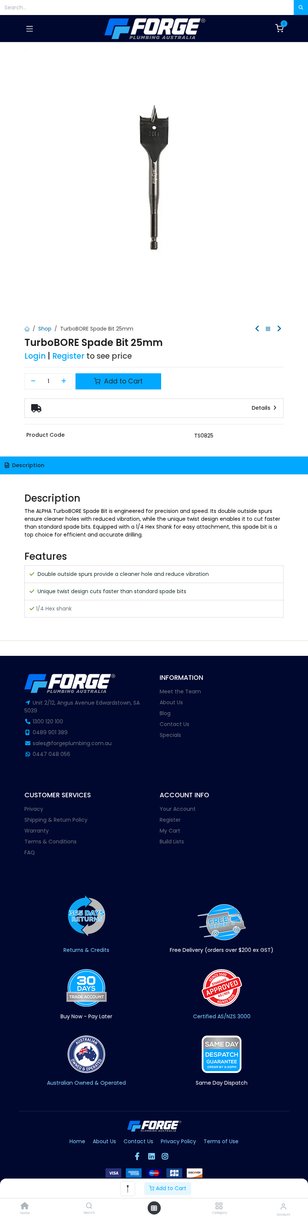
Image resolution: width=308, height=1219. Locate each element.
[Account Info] (283, 1206)
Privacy (33, 809)
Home (77, 1141)
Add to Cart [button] (122, 381)
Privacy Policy (178, 1141)
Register (68, 355)
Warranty (36, 830)
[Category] (218, 1206)
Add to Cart (170, 1188)
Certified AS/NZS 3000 (222, 1016)
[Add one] (64, 381)
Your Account (178, 809)
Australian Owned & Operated (86, 1083)
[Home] (25, 1206)
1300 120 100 (48, 721)
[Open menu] (154, 1208)
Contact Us (174, 724)
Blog (165, 713)
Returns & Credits (86, 950)
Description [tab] (27, 465)
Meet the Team (180, 691)
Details (262, 408)
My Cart (170, 830)
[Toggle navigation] (29, 28)
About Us (171, 702)
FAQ (29, 852)
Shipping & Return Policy (56, 820)
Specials (170, 735)
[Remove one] (33, 381)
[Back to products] (268, 329)
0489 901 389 (50, 732)
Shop (44, 328)
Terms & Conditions (50, 841)
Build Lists (172, 841)
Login (35, 355)
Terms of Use (221, 1141)
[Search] (89, 1206)
